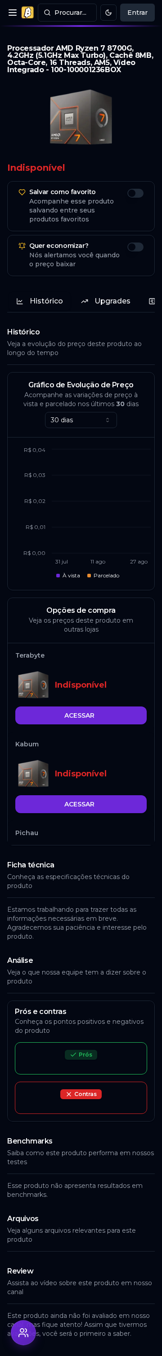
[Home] (27, 12)
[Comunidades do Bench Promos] (23, 1332)
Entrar (137, 13)
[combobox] (81, 420)
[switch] (135, 193)
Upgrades (112, 301)
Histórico (46, 301)
